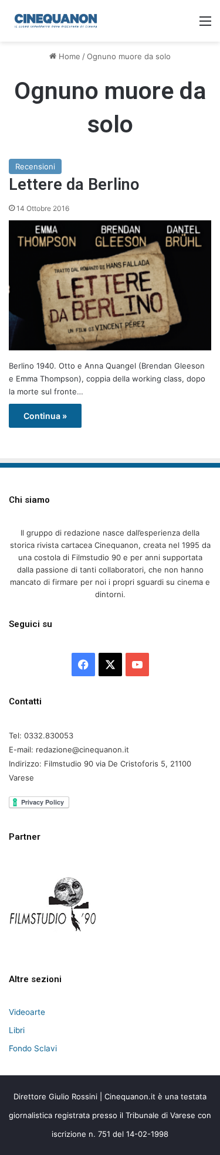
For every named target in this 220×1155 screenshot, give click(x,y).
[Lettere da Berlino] (110, 285)
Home (68, 56)
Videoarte (27, 1012)
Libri (17, 1030)
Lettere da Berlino (74, 184)
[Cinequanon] (56, 20)
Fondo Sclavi (33, 1048)
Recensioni (35, 166)
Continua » (45, 416)
